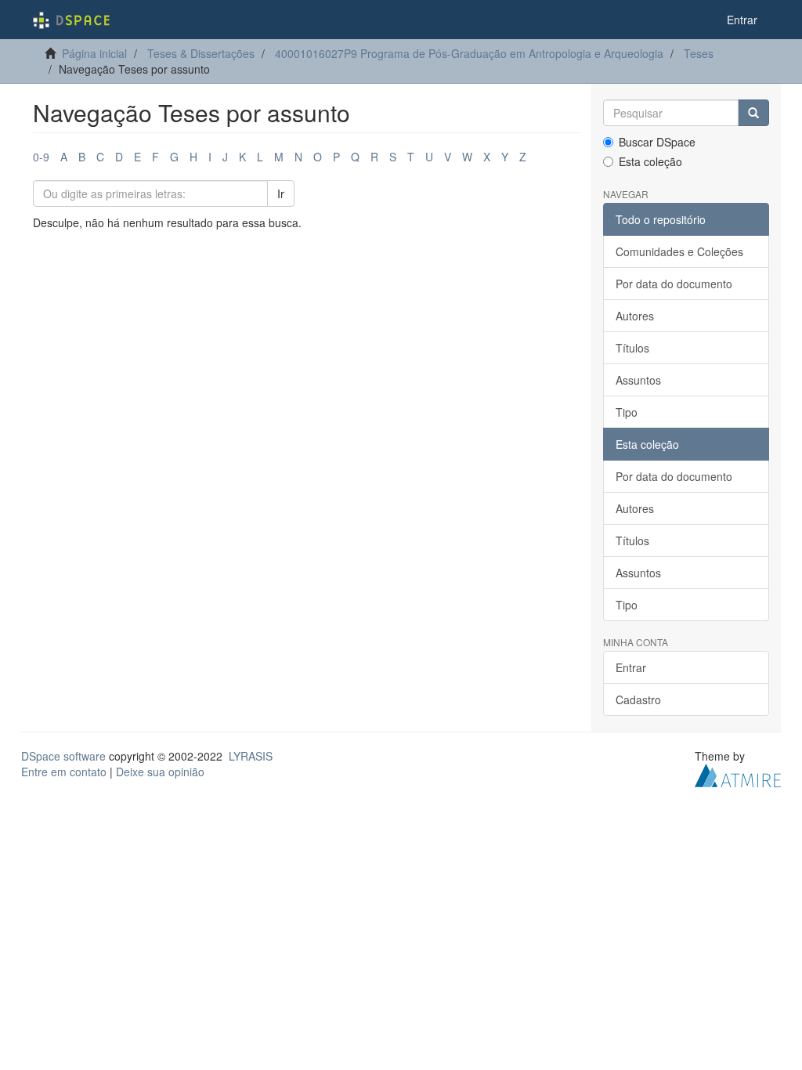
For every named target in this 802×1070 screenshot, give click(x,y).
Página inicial (94, 53)
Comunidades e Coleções (679, 251)
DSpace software (63, 756)
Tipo (627, 412)
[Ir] (753, 112)
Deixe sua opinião (160, 771)
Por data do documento (674, 283)
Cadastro (638, 699)
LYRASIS (251, 756)
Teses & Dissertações (201, 53)
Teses (698, 53)
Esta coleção (650, 161)
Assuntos (638, 380)
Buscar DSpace (657, 142)
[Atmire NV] (738, 774)
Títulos (632, 348)
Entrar (631, 667)
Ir (280, 193)
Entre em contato (64, 771)
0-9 (41, 156)
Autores (635, 316)
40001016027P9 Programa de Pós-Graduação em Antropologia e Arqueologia (469, 53)
